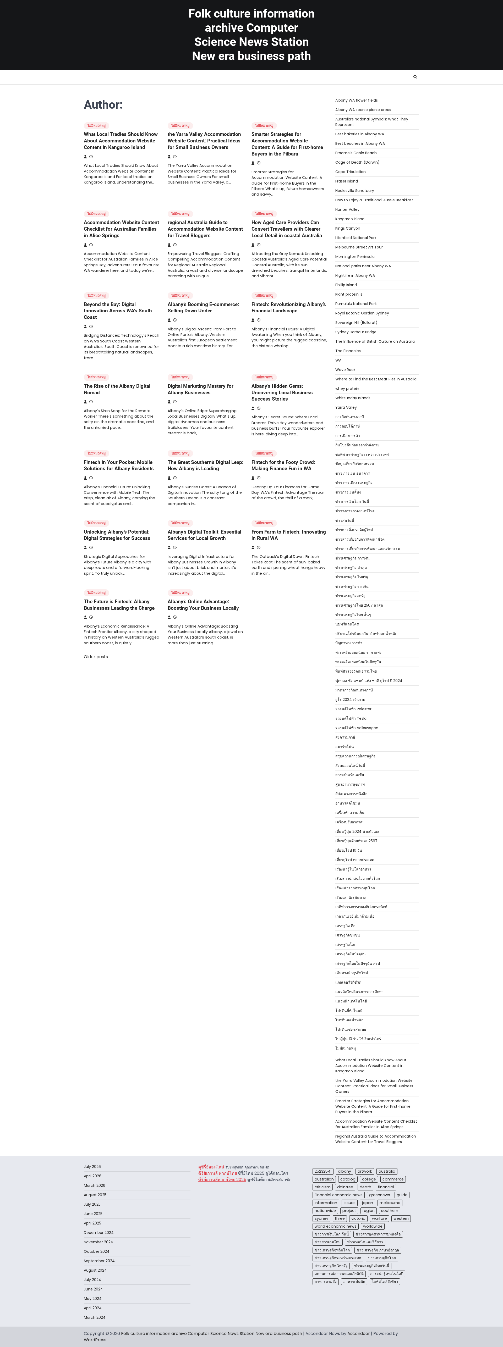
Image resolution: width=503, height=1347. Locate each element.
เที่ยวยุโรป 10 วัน (348, 850)
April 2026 (92, 1176)
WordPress (95, 1340)
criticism (323, 1187)
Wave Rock (345, 369)
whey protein (347, 388)
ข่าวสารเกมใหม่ (328, 1242)
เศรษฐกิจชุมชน (347, 935)
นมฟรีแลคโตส (347, 624)
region (369, 1210)
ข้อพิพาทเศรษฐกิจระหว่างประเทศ (362, 454)
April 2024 (93, 1308)
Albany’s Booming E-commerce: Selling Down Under (203, 307)
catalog (348, 1179)
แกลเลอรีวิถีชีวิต (348, 982)
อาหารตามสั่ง (326, 1281)
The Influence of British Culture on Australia (375, 341)
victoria (358, 1218)
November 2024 (98, 1242)
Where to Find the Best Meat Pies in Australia (376, 379)
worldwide (372, 1226)
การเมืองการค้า (347, 435)
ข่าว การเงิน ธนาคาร (352, 473)
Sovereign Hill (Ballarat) (356, 322)
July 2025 (92, 1204)
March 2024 (95, 1317)
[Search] (415, 77)
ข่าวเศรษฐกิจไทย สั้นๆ (353, 614)
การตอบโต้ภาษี (347, 426)
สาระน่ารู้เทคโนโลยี (386, 1273)
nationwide (325, 1210)
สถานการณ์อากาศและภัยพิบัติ (339, 1273)
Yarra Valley (346, 407)
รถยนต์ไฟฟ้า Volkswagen (356, 727)
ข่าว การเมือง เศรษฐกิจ (354, 482)
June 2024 (93, 1289)
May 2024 (93, 1298)
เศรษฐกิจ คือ (345, 925)
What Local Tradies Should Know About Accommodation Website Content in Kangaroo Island (121, 140)
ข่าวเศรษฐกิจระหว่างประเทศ (338, 1258)
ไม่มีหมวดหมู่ (97, 125)
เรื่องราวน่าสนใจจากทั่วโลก (357, 878)
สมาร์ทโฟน (344, 746)
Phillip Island (346, 284)
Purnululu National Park (356, 303)
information (326, 1202)
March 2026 (94, 1185)
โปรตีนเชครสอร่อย (350, 1029)
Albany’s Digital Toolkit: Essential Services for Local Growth (204, 535)
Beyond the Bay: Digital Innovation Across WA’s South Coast (118, 310)
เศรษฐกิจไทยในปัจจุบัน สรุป (357, 963)
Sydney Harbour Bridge (355, 332)
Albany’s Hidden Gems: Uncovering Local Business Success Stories (282, 392)
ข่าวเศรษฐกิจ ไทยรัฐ (351, 577)
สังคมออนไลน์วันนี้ (350, 765)
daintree (345, 1187)
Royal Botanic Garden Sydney (362, 313)
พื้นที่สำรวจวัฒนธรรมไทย (356, 671)
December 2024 (99, 1232)
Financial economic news (339, 1195)
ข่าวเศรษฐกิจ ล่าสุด (351, 567)
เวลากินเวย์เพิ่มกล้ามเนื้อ (354, 916)
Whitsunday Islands (352, 398)
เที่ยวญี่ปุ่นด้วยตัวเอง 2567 (356, 841)
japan (367, 1202)
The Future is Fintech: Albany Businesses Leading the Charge (119, 604)
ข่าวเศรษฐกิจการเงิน (352, 586)
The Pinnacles (348, 350)
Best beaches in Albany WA (360, 143)
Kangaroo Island (349, 218)
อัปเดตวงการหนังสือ (351, 793)
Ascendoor (358, 1334)
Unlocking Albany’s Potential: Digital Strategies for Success (117, 535)
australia (387, 1171)
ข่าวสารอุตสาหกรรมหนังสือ (378, 1234)
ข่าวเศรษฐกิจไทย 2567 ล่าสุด (359, 605)
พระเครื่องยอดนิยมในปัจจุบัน (358, 661)
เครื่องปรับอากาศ (349, 822)
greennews (379, 1195)
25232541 (323, 1171)
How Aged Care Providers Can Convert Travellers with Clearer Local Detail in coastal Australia (287, 229)
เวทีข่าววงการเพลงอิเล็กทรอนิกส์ (361, 907)
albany (344, 1171)
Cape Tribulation (350, 171)
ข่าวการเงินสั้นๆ (348, 492)
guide (402, 1195)
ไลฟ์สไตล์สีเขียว (385, 1281)
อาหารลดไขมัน (347, 803)
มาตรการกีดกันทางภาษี (354, 690)
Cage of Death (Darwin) (357, 162)
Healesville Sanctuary (354, 190)
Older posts (96, 657)
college (369, 1179)
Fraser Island (346, 181)
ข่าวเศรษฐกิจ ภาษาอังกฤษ (378, 1250)
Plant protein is (348, 294)
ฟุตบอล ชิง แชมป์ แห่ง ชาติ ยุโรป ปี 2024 (368, 680)
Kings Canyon (347, 228)
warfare (379, 1218)
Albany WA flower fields (356, 100)
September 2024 (99, 1260)
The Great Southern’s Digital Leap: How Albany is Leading (205, 465)
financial (386, 1187)
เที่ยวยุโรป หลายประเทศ (354, 859)
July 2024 (92, 1279)
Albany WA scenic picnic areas (363, 109)
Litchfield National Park (355, 237)
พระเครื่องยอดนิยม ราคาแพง (358, 652)
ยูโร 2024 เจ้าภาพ (350, 699)
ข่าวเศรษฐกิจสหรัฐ (350, 595)
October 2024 (97, 1251)
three (340, 1218)
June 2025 (93, 1213)
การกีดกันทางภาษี (349, 416)
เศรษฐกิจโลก (345, 944)
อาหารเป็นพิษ (354, 1281)
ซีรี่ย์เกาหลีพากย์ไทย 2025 (222, 1180)
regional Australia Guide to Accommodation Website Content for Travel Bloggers (205, 229)
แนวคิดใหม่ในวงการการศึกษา (359, 991)
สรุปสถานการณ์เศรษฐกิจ (355, 756)
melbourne (390, 1202)
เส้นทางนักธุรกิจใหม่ (351, 972)
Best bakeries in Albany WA (359, 134)
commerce (393, 1179)
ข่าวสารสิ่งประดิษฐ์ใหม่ (354, 530)
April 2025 (92, 1223)
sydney (321, 1218)
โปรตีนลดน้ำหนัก (349, 1020)
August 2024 (95, 1270)
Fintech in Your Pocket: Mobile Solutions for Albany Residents (119, 465)
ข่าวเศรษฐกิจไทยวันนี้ (371, 1265)
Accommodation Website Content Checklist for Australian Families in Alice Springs (121, 229)
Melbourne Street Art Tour (359, 247)
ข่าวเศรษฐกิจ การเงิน (352, 558)
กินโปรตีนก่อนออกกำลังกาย (357, 445)
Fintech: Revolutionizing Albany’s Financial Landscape (289, 307)
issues (350, 1202)
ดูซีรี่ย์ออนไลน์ (211, 1167)
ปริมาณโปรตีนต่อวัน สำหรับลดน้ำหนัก (366, 633)
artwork (365, 1171)
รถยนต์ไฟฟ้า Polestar (353, 709)
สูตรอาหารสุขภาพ (350, 784)
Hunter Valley (347, 209)
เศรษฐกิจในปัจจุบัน (350, 954)
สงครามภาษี (345, 737)
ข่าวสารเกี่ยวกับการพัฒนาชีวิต (360, 539)
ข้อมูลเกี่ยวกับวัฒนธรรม (354, 464)
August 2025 (95, 1195)
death (365, 1187)
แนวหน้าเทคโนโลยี (351, 1001)
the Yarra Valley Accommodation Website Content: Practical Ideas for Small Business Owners (204, 140)
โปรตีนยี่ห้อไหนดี (349, 1010)
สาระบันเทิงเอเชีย (349, 775)
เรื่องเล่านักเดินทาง (350, 897)
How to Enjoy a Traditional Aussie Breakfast (374, 200)
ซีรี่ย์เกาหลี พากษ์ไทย (217, 1173)
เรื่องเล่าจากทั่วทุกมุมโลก (355, 888)
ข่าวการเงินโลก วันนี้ (352, 501)
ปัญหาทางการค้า (348, 643)
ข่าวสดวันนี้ (344, 520)
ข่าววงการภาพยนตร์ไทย (355, 511)
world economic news (336, 1226)
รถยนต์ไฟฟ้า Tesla (351, 718)
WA (338, 360)
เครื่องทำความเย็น (349, 812)
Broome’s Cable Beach (356, 153)
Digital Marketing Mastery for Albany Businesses (200, 389)
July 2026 (92, 1166)
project (349, 1210)
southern (389, 1210)
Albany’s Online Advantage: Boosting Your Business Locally (203, 604)
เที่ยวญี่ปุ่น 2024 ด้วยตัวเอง (357, 831)
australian (324, 1179)
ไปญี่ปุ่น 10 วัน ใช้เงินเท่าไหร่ (358, 1038)
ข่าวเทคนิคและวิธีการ (365, 1242)
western (401, 1218)
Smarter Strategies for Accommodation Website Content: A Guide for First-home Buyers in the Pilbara (287, 144)
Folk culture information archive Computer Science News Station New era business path (251, 35)
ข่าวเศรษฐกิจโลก (382, 1258)
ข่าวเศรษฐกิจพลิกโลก (332, 1250)
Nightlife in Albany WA (355, 275)
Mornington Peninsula (355, 256)
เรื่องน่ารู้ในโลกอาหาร (353, 869)
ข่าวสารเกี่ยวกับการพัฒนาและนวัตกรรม (367, 548)
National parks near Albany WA (363, 266)
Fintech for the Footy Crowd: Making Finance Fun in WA (283, 465)
